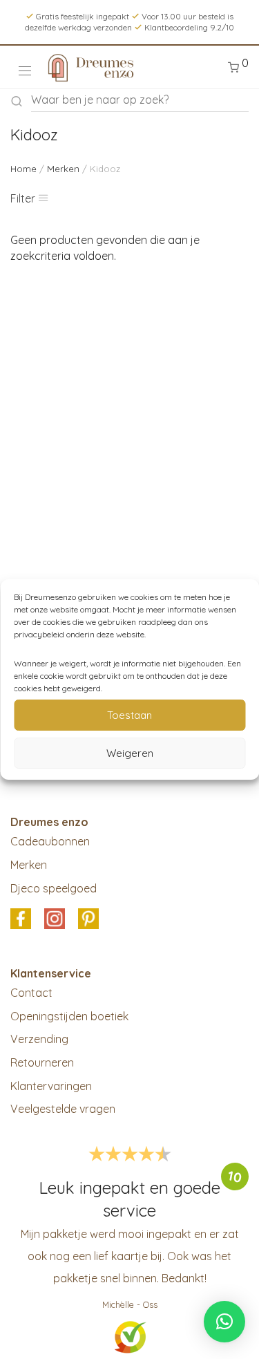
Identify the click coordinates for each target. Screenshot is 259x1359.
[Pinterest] (88, 920)
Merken (63, 168)
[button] (224, 1321)
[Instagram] (54, 920)
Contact (31, 993)
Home (23, 168)
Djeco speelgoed (53, 888)
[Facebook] (20, 920)
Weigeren (129, 753)
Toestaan (129, 715)
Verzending (39, 1039)
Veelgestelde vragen (62, 1109)
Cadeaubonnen (50, 841)
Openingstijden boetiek (69, 1016)
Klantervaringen (51, 1086)
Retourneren (42, 1062)
